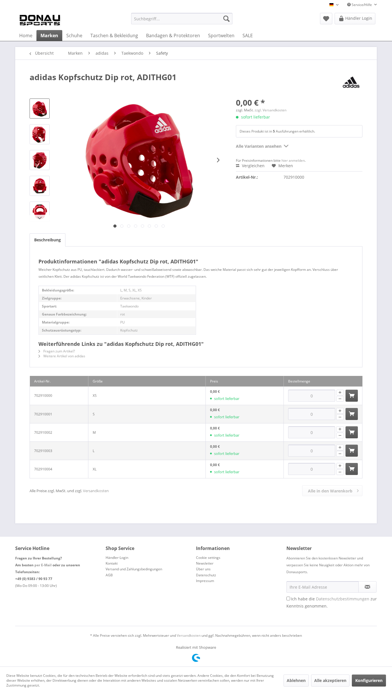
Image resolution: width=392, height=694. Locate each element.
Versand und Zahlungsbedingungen (134, 569)
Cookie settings (208, 557)
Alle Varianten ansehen (259, 146)
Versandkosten (96, 490)
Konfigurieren (369, 680)
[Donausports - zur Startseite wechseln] (40, 20)
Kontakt (112, 563)
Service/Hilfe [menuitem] (362, 4)
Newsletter (205, 563)
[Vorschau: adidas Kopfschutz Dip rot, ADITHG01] (40, 108)
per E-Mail (43, 565)
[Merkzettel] (326, 18)
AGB (109, 575)
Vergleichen (253, 165)
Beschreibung (47, 239)
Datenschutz (206, 575)
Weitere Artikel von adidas (63, 356)
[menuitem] (181, 18)
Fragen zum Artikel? (58, 351)
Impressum (205, 580)
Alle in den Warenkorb (330, 491)
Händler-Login (117, 557)
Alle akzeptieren (330, 680)
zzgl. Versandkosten (270, 110)
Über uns (203, 569)
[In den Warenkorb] (352, 396)
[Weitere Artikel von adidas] (351, 83)
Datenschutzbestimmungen (342, 599)
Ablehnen (296, 680)
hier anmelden (293, 160)
